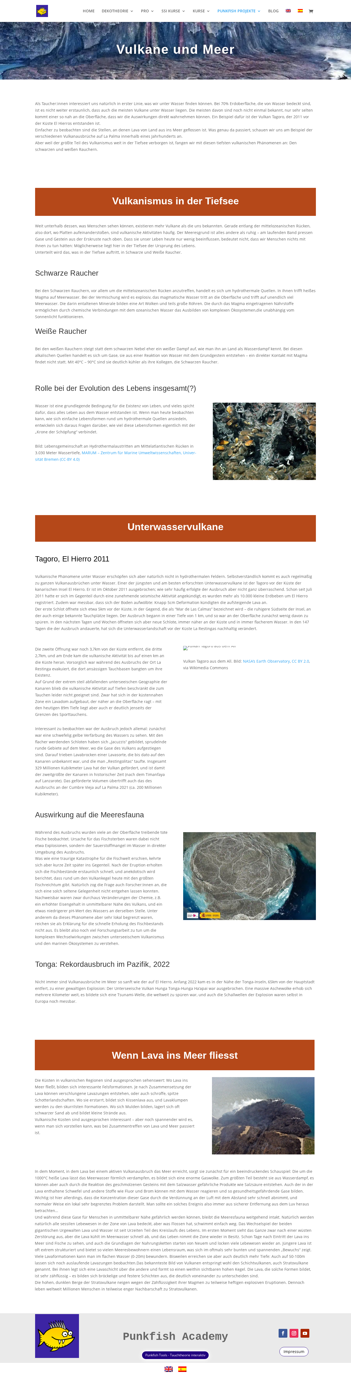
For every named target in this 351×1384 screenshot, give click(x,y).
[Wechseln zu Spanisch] (300, 15)
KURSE (199, 11)
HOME (89, 11)
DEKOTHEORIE (115, 11)
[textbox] (175, 202)
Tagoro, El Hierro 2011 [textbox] (72, 559)
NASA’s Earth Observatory (266, 661)
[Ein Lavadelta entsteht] (263, 1153)
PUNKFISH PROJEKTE (236, 11)
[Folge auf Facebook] (283, 1333)
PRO (145, 11)
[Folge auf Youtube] (305, 1333)
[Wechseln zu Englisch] (288, 15)
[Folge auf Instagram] (294, 1333)
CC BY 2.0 (300, 661)
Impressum (294, 1351)
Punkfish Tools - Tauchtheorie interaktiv (175, 1355)
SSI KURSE (171, 11)
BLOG (273, 11)
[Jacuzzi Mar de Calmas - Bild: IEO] (249, 918)
